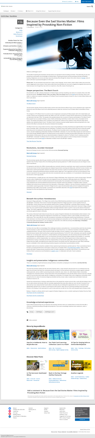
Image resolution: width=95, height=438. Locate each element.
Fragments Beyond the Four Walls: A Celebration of (12, 50)
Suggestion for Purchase (65, 416)
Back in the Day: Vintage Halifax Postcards (57, 374)
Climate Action (33, 348)
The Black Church (31, 103)
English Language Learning (62, 349)
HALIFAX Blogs (5, 16)
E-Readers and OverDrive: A (12, 46)
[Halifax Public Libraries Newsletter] (10, 416)
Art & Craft (32, 378)
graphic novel (55, 251)
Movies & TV (19, 32)
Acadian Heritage (75, 378)
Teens (76, 348)
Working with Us (32, 409)
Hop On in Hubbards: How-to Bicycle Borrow (37, 343)
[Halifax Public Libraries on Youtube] (10, 414)
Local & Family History (54, 380)
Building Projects (17, 414)
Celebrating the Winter (13, 42)
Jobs (30, 411)
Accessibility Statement (72, 431)
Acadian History (83, 378)
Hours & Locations (64, 419)
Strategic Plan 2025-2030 (19, 409)
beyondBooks (31, 27)
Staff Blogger (39, 312)
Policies (15, 417)
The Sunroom (36, 380)
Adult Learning (52, 349)
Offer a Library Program (65, 417)
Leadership (15, 411)
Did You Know (87, 348)
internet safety (74, 349)
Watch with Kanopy (32, 153)
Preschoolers (58, 348)
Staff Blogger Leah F (49, 312)
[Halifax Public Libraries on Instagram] (10, 411)
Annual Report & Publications (19, 416)
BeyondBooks (13, 16)
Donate (45, 409)
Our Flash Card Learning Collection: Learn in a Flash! (59, 343)
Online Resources (17, 34)
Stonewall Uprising (31, 156)
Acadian (87, 376)
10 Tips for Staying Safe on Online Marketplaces (80, 343)
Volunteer (46, 411)
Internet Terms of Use (85, 429)
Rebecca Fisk (29, 380)
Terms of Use (54, 431)
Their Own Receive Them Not (34, 141)
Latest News (62, 411)
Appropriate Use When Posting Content (81, 396)
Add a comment (33, 320)
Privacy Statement (62, 431)
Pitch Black (29, 253)
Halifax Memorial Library (54, 382)
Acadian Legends (77, 373)
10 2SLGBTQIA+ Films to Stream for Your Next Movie (13, 59)
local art (38, 378)
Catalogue (6, 11)
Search (89, 6)
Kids (53, 348)
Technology (81, 348)
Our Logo (15, 412)
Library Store (47, 412)
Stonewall (29, 192)
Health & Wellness (42, 348)
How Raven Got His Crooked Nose (35, 295)
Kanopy (83, 78)
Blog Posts (62, 409)
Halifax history (63, 380)
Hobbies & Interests (57, 378)
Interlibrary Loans (63, 414)
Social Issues (19, 36)
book (73, 94)
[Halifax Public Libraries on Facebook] (10, 408)
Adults (20, 30)
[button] (67, 1)
